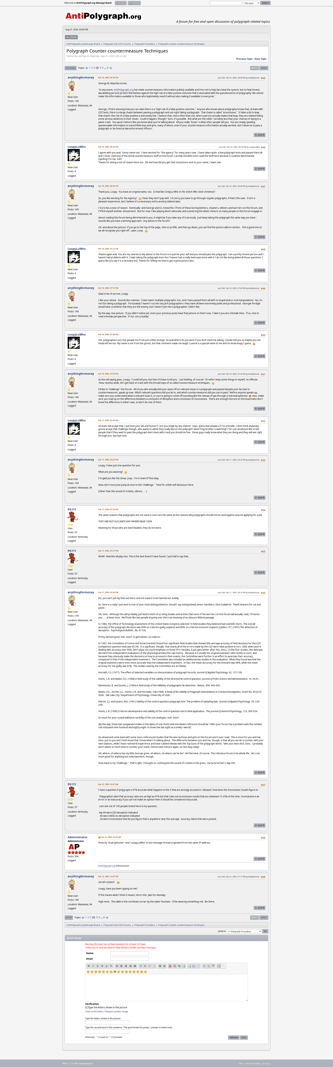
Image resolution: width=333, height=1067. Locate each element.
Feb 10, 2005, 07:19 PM (108, 288)
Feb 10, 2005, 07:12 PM (108, 248)
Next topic (260, 58)
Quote (261, 135)
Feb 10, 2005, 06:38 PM (108, 147)
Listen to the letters (94, 1011)
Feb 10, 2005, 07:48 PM (108, 334)
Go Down (70, 68)
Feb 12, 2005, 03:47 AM (108, 784)
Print (264, 68)
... (105, 67)
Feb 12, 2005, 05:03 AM (111, 837)
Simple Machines (86, 1063)
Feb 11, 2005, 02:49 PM (108, 420)
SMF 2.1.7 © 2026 (70, 1063)
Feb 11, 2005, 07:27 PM (108, 550)
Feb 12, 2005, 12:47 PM (108, 876)
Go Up (69, 917)
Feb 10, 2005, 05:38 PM (108, 77)
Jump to (221, 931)
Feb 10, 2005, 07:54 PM (108, 373)
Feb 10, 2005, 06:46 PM (108, 186)
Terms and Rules (253, 1063)
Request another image (116, 1011)
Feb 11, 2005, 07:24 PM (108, 509)
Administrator (77, 837)
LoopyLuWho (77, 147)
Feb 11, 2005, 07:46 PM (108, 592)
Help (241, 1063)
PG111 (72, 509)
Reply (254, 68)
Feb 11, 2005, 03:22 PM (108, 459)
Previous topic (244, 58)
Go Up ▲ (266, 1063)
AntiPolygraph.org (124, 89)
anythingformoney (81, 77)
